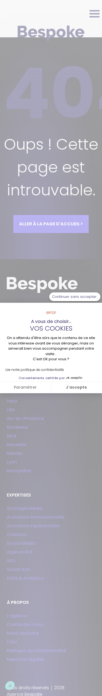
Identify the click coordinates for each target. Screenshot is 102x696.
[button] (16, 686)
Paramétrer (25, 387)
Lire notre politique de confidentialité (34, 369)
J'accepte (76, 387)
